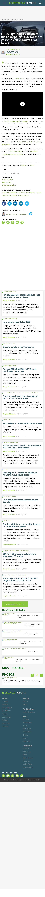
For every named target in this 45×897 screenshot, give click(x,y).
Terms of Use (27, 757)
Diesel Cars (6, 723)
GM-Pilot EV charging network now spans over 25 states (19, 555)
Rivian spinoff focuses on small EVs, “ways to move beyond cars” (20, 474)
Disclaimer (26, 761)
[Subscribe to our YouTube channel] (17, 222)
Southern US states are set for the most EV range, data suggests (22, 525)
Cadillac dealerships (15, 151)
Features (5, 726)
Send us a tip (8, 179)
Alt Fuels (5, 720)
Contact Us (26, 751)
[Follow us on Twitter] (8, 222)
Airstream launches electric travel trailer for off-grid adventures (29, 616)
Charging (5, 701)
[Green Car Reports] (22, 3)
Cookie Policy (27, 764)
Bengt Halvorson (13, 49)
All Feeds (25, 719)
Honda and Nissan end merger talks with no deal (32, 625)
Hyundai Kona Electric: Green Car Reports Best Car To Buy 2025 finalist (28, 660)
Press (24, 754)
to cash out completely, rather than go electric (19, 153)
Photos (25, 701)
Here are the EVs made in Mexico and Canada (20, 501)
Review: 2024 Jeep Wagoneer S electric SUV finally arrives (30, 642)
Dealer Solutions (28, 712)
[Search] (40, 3)
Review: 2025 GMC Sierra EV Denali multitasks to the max (19, 370)
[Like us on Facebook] (3, 222)
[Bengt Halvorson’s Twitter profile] (29, 214)
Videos (24, 704)
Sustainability (7, 707)
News (9, 19)
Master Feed (27, 722)
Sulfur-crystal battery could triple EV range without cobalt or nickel (20, 579)
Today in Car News (18, 19)
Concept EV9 (18, 78)
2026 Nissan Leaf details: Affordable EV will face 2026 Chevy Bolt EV (22, 446)
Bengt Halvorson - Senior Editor (16, 214)
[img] (4, 203)
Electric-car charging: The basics (18, 347)
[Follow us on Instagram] (12, 222)
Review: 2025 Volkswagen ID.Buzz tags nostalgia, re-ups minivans (21, 296)
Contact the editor (10, 185)
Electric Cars (6, 716)
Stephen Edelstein (9, 414)
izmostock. (38, 780)
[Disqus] (22, 258)
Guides (24, 738)
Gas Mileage (6, 710)
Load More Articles (14, 604)
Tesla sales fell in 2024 (32, 651)
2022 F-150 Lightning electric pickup (16, 121)
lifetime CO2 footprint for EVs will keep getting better (22, 143)
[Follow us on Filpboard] (22, 222)
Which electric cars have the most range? (22, 423)
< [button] (32, 675)
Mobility (5, 704)
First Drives (26, 728)
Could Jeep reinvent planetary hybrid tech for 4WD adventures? (20, 397)
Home (4, 19)
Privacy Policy (27, 767)
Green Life (26, 741)
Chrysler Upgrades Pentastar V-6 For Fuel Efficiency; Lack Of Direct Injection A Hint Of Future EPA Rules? (21, 194)
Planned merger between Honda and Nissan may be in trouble (32, 634)
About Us (25, 748)
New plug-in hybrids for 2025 (16, 322)
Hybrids (4, 713)
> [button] (41, 675)
